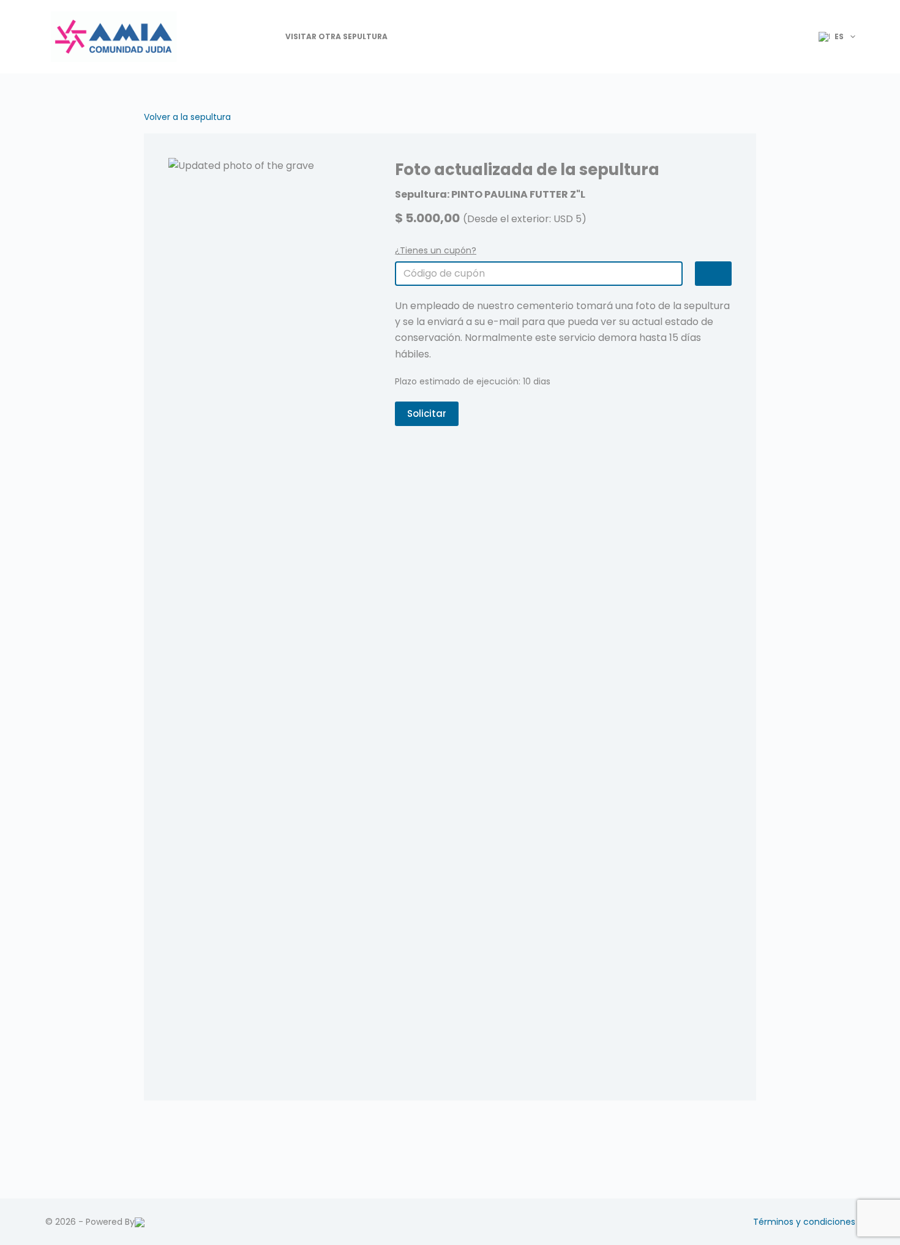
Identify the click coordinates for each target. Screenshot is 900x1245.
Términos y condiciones (804, 1222)
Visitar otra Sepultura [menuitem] (336, 36)
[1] (713, 273)
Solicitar (426, 413)
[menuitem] (831, 36)
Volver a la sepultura (187, 117)
